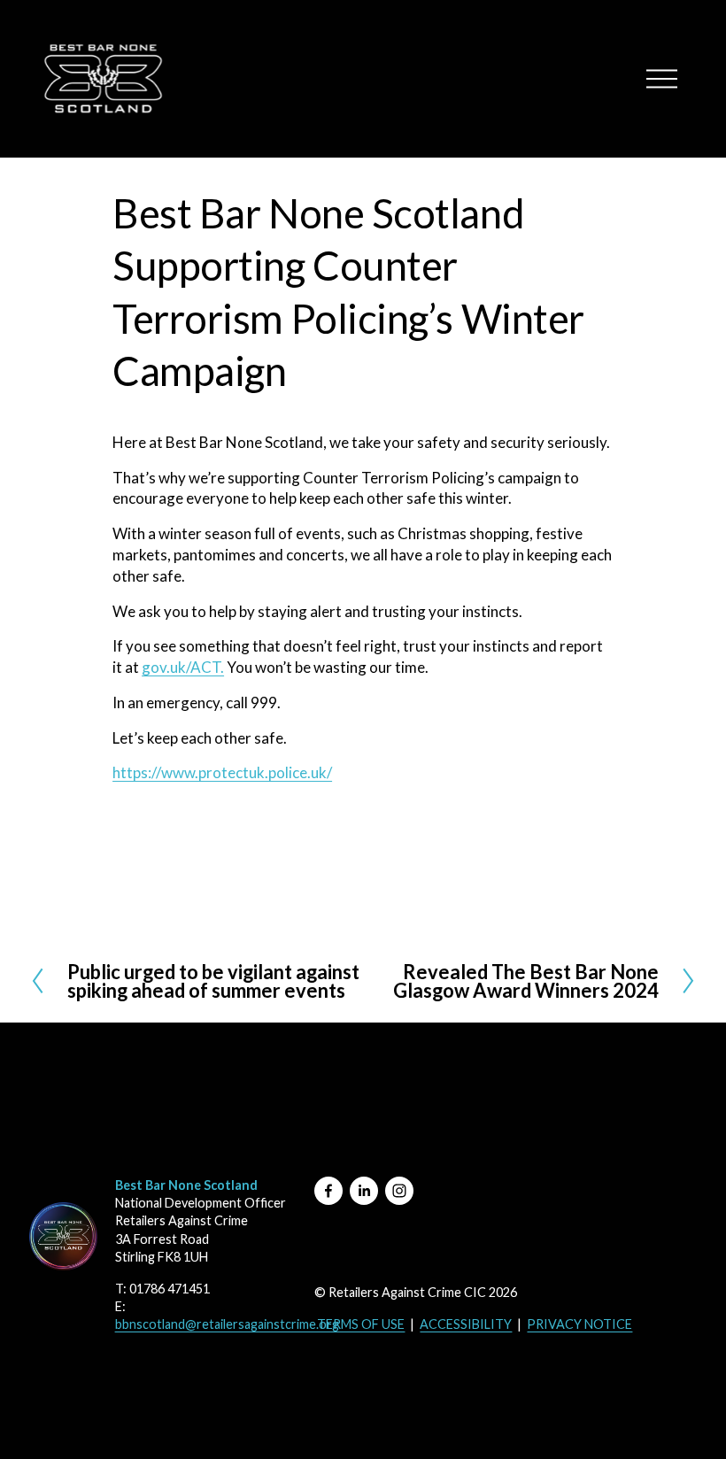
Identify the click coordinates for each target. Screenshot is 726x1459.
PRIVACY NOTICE (579, 1324)
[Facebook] (328, 1191)
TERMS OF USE (361, 1324)
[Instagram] (399, 1191)
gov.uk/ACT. (183, 667)
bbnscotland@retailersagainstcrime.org (227, 1324)
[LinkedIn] (364, 1191)
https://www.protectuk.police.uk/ (222, 772)
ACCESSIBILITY (466, 1324)
